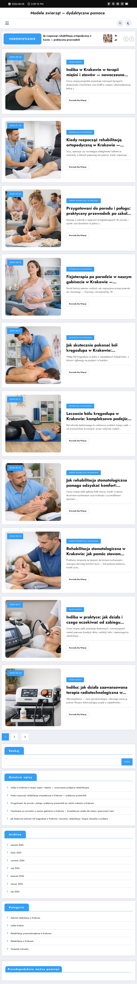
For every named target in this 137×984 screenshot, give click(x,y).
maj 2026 (15, 868)
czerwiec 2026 (17, 860)
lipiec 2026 (16, 852)
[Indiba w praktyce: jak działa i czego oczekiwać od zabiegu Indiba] (33, 628)
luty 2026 (15, 891)
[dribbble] (117, 3)
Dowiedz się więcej (77, 100)
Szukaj (14, 751)
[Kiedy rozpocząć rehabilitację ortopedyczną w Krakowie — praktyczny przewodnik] (33, 149)
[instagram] (122, 3)
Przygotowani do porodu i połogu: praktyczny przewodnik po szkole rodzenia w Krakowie (98, 211)
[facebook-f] (108, 3)
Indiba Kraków (75, 62)
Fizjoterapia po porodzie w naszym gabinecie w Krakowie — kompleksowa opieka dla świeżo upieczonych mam (98, 279)
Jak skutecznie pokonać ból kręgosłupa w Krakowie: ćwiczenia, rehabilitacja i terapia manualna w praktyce (96, 348)
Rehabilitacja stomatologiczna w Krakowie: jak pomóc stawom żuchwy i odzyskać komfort (95, 551)
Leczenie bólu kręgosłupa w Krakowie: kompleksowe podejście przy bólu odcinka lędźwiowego (98, 416)
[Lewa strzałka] (126, 39)
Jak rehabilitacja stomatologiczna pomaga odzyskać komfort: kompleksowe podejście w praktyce (96, 483)
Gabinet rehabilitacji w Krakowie (83, 201)
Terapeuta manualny (20, 949)
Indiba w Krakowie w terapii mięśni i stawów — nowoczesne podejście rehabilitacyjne (95, 72)
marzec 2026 (17, 884)
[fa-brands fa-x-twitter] (113, 3)
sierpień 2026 (17, 845)
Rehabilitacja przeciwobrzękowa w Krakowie (31, 933)
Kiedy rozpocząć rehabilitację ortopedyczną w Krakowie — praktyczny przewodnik (53, 37)
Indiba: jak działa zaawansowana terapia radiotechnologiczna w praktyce (96, 690)
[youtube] (126, 3)
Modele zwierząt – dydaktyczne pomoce (68, 13)
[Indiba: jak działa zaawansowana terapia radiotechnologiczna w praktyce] (33, 697)
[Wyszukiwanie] (120, 23)
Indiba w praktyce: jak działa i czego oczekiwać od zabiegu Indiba (94, 619)
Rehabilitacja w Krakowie (80, 132)
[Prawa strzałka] (132, 39)
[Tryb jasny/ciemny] (128, 23)
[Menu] (7, 23)
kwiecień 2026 (17, 876)
